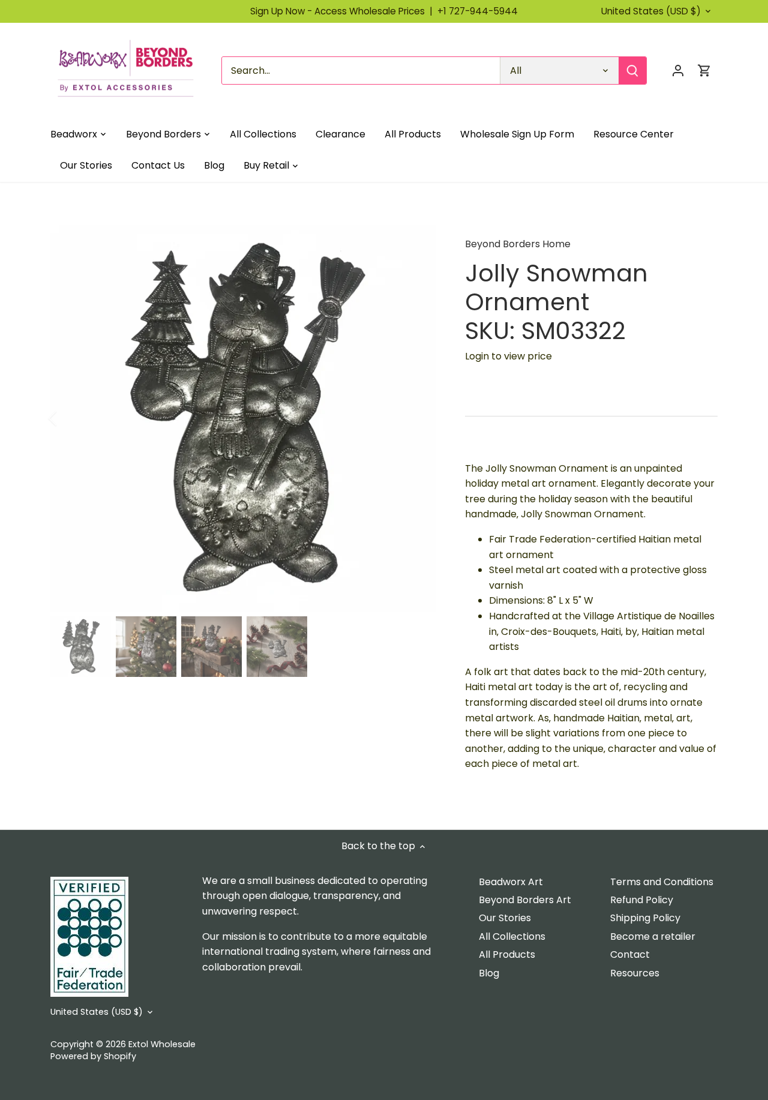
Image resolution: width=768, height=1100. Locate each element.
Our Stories (505, 918)
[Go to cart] (704, 70)
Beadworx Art (511, 882)
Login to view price (508, 356)
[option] (243, 418)
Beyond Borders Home (518, 244)
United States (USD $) (651, 11)
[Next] (418, 418)
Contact (630, 954)
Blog (489, 973)
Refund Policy (641, 900)
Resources (634, 973)
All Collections (512, 936)
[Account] (678, 70)
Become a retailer (652, 936)
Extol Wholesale (162, 1044)
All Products (507, 954)
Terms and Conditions (661, 882)
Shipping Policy (645, 918)
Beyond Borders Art (525, 900)
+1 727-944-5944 (477, 11)
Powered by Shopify (93, 1056)
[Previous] (68, 418)
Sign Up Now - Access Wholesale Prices (343, 11)
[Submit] (632, 70)
